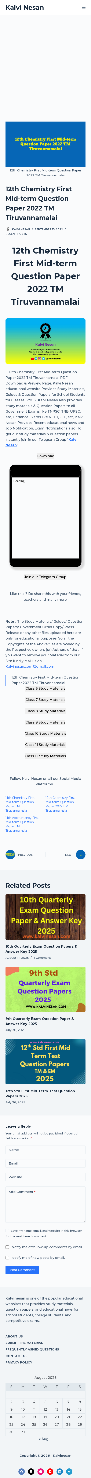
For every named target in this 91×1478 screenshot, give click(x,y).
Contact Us (17, 1356)
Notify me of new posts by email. (38, 1258)
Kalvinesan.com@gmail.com (30, 666)
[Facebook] (21, 1471)
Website (15, 1177)
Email (13, 1163)
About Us (14, 1336)
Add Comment (22, 1192)
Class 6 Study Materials (45, 688)
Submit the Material (24, 1343)
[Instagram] (40, 1471)
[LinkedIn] (60, 1471)
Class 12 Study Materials (45, 756)
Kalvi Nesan (25, 8)
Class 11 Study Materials (45, 745)
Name (14, 1150)
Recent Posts (16, 233)
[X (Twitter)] (31, 1471)
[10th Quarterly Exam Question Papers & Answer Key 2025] (45, 917)
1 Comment (42, 958)
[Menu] (83, 7)
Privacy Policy (19, 1362)
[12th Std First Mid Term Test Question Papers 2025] (45, 1061)
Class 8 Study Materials (45, 711)
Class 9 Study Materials (45, 722)
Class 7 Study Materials (45, 700)
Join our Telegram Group (45, 577)
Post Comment (22, 1270)
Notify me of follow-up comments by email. (47, 1247)
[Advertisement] (45, 63)
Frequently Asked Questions (32, 1349)
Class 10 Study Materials (45, 733)
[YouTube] (50, 1471)
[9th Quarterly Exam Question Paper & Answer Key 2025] (45, 989)
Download (45, 456)
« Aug (43, 1439)
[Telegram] (69, 1471)
